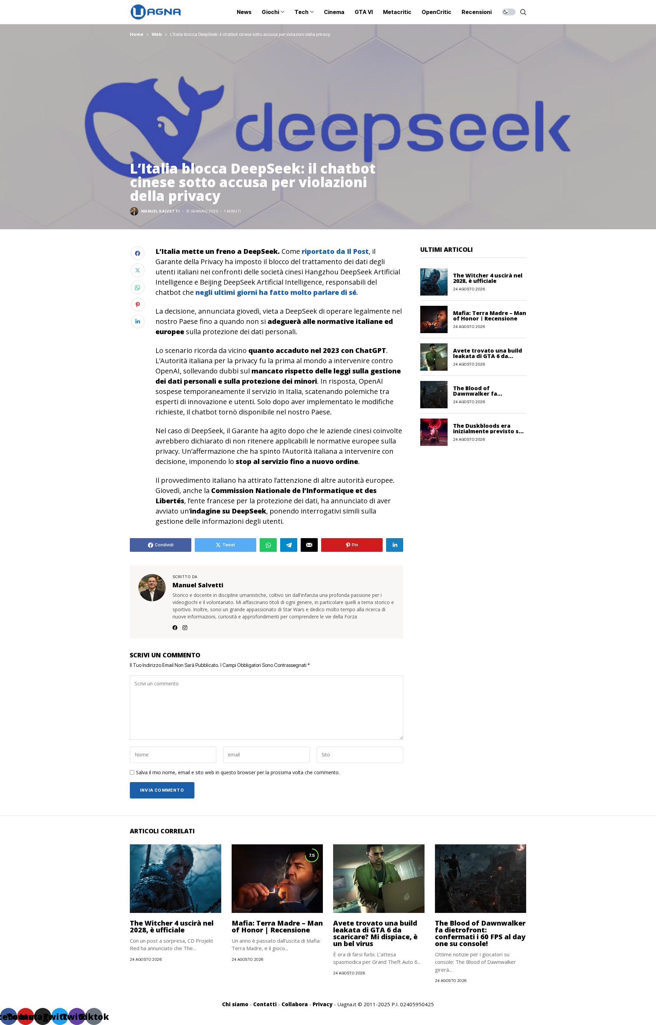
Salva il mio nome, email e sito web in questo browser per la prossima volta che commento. (238, 773)
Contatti (265, 1004)
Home (137, 34)
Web (157, 34)
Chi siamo (235, 1004)
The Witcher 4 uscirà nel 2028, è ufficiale (487, 277)
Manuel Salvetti (160, 211)
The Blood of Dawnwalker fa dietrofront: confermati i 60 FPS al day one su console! (480, 933)
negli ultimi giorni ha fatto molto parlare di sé (275, 292)
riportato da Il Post (335, 251)
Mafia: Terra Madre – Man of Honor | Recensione (489, 315)
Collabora (295, 1004)
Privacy (322, 1004)
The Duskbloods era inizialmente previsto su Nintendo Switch (487, 431)
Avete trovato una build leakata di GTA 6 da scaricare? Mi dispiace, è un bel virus (375, 933)
